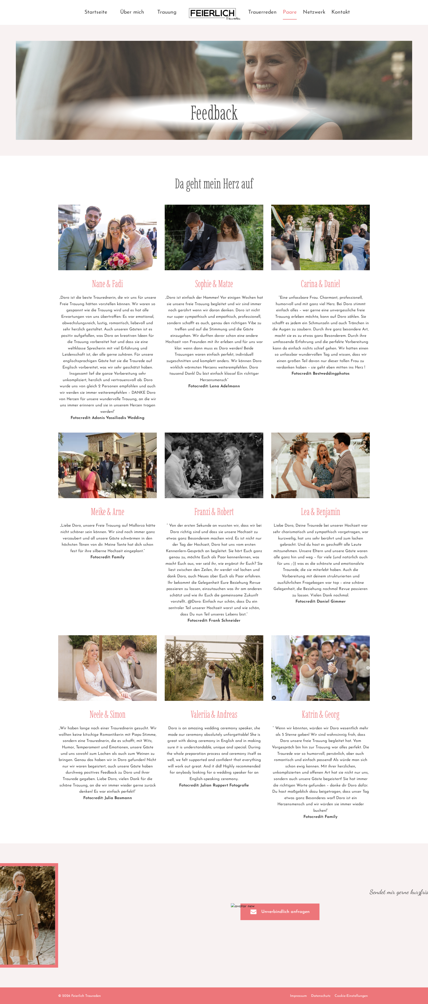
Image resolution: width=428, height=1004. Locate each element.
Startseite (95, 12)
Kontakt (340, 12)
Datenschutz (320, 996)
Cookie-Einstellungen (351, 996)
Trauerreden (262, 12)
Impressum (298, 996)
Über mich (132, 12)
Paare (290, 12)
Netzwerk (314, 12)
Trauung (167, 12)
